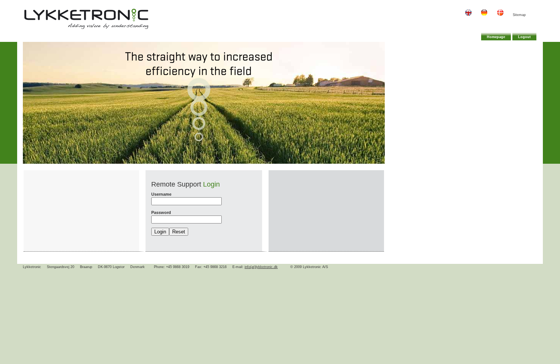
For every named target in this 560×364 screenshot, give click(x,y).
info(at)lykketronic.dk (261, 267)
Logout (524, 37)
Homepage (496, 37)
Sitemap (519, 15)
